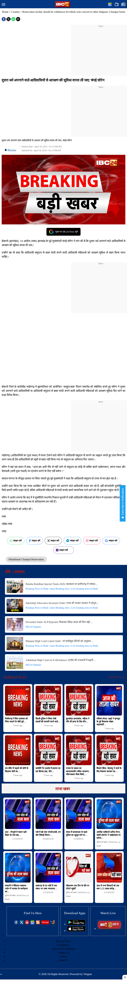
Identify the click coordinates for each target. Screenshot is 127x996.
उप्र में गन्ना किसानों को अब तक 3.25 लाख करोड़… (108, 887)
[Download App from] (76, 924)
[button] (3, 4)
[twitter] (21, 923)
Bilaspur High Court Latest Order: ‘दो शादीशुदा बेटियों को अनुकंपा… (60, 641)
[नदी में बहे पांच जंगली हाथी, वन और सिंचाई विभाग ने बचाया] (48, 814)
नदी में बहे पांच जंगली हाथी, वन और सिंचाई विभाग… (48, 833)
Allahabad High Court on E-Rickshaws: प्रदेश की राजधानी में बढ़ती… (61, 660)
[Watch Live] (109, 928)
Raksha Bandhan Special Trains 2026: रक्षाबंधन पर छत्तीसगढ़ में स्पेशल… (62, 584)
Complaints (63, 945)
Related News (15, 677)
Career (63, 956)
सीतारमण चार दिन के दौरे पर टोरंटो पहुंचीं (77, 887)
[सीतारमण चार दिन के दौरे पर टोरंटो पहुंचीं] (79, 868)
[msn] (52, 923)
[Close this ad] (124, 977)
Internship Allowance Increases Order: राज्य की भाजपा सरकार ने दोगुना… (62, 603)
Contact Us (63, 952)
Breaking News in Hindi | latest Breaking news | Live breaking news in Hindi (62, 589)
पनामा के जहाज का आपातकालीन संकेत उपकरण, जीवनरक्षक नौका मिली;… (77, 771)
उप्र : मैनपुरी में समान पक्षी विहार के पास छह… (15, 833)
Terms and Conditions (63, 948)
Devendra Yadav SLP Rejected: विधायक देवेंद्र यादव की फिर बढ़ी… (59, 622)
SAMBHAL (79, 839)
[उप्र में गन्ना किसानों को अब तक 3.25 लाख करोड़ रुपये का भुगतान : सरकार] (109, 868)
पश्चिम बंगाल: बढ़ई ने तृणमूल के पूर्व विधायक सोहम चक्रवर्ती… (108, 721)
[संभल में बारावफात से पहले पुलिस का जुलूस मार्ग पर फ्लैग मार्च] (79, 814)
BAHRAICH (48, 839)
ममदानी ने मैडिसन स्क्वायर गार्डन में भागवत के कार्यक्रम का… (16, 888)
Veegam (87, 974)
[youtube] (27, 923)
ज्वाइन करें (17, 540)
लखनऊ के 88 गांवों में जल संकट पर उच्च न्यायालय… (46, 887)
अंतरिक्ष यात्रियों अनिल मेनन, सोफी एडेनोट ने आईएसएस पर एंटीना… (109, 835)
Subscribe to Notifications (122, 502)
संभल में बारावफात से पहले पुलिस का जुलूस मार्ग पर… (76, 833)
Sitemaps (45, 922)
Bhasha (11, 150)
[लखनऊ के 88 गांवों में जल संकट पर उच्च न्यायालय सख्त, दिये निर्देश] (48, 868)
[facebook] (16, 923)
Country (15, 11)
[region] (101, 48)
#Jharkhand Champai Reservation (26, 559)
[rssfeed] (38, 923)
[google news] (32, 923)
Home (5, 11)
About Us (63, 960)
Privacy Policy (63, 941)
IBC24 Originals (33, 627)
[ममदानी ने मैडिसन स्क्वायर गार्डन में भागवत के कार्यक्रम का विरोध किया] (18, 868)
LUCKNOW (18, 839)
